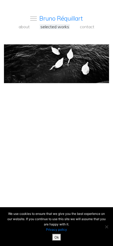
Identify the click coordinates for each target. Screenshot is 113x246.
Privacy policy (56, 229)
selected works (54, 26)
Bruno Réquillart (61, 18)
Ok (56, 237)
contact (87, 26)
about (24, 26)
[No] (106, 226)
